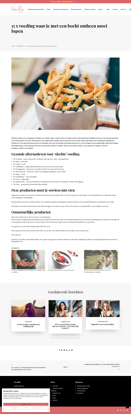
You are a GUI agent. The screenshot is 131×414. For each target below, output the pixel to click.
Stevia (23, 174)
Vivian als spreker (89, 9)
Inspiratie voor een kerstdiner (102, 324)
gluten (98, 146)
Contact (115, 9)
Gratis (100, 9)
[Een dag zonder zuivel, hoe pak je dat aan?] (65, 259)
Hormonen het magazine (60, 9)
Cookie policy (81, 391)
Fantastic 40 (56, 393)
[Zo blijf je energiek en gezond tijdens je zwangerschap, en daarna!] (28, 259)
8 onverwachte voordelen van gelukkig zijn (28, 325)
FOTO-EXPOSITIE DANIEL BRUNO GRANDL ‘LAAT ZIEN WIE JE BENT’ (65, 326)
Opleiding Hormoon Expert (36, 9)
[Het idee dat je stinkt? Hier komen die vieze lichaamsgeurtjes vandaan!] (101, 259)
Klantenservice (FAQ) (83, 386)
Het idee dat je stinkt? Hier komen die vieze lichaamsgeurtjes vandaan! (97, 271)
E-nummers (75, 206)
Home (13, 46)
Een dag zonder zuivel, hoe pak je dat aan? (61, 270)
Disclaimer (80, 393)
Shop (48, 9)
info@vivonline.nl (19, 386)
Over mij (123, 9)
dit (59, 231)
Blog (108, 9)
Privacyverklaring (82, 388)
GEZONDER (19, 46)
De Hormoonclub (76, 9)
